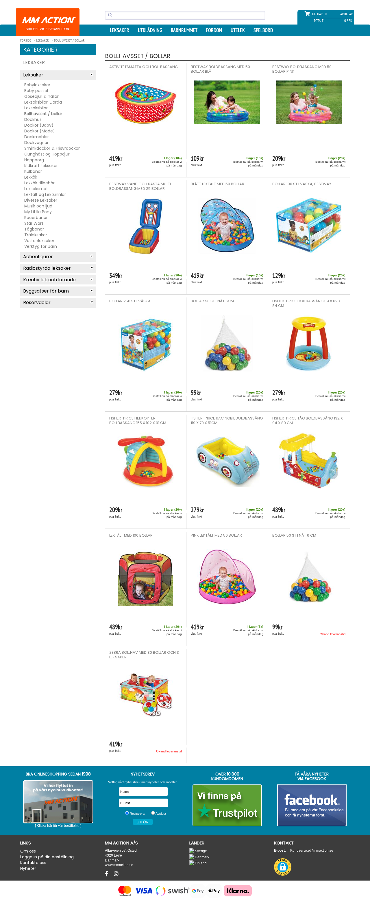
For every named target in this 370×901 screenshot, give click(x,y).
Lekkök (30, 177)
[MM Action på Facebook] (312, 805)
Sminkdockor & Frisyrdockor (52, 148)
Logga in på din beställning (47, 857)
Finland (200, 863)
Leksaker (34, 62)
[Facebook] (107, 874)
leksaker (119, 30)
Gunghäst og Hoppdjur (47, 154)
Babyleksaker (37, 85)
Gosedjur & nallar (41, 96)
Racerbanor (36, 217)
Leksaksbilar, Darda (43, 102)
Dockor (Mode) (39, 131)
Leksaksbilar (36, 108)
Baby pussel (36, 90)
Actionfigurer (38, 256)
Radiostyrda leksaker (47, 268)
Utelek (238, 30)
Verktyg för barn (40, 246)
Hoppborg (34, 160)
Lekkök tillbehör (39, 183)
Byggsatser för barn (46, 291)
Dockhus (33, 119)
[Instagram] (116, 874)
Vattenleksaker (39, 240)
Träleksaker (35, 235)
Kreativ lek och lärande (49, 279)
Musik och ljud (38, 206)
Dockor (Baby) (38, 125)
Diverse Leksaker (40, 200)
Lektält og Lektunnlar (45, 194)
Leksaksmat (36, 189)
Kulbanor (33, 171)
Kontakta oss (33, 863)
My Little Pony (38, 212)
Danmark (201, 857)
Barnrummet (184, 30)
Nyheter (28, 868)
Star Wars (34, 223)
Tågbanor (34, 229)
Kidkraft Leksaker (41, 165)
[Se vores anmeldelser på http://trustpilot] (227, 805)
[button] (282, 867)
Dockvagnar (36, 142)
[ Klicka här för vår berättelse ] (58, 826)
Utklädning (150, 30)
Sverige (200, 851)
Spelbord (263, 30)
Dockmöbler (36, 137)
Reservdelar (37, 302)
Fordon (214, 30)
